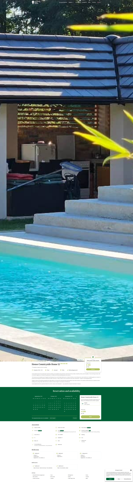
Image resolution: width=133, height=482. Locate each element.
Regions (71, 2)
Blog (89, 2)
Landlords (84, 2)
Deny (119, 479)
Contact (94, 2)
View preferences (127, 479)
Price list (75, 418)
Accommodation (63, 2)
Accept (110, 479)
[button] (130, 470)
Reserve (93, 369)
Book (90, 416)
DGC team (77, 2)
